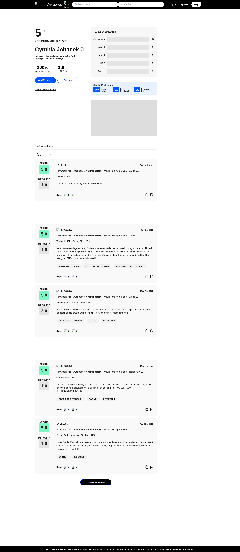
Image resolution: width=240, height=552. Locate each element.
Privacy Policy (95, 549)
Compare (68, 80)
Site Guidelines (58, 549)
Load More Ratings (96, 482)
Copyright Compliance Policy (118, 549)
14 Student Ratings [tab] (45, 146)
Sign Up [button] (184, 4)
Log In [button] (173, 4)
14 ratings (64, 40)
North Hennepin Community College (55, 57)
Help (196, 4)
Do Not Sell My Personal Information (176, 549)
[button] (58, 4)
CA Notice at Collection (145, 549)
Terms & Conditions (77, 549)
